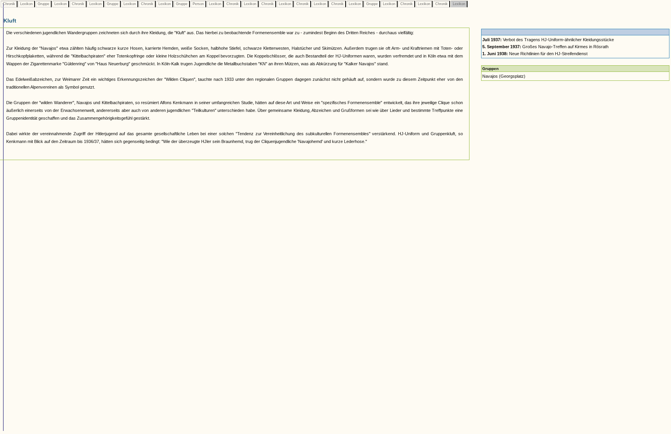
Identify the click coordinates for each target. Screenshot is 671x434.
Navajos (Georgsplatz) (503, 76)
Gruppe (43, 4)
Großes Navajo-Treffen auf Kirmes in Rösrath (545, 46)
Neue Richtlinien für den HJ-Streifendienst (535, 53)
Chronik (9, 4)
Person (198, 4)
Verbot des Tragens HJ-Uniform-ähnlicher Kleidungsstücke (548, 39)
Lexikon (26, 4)
